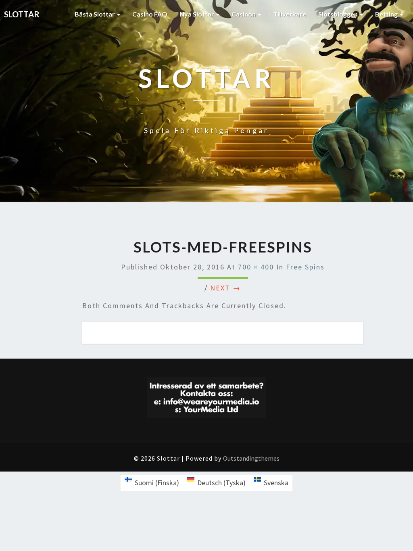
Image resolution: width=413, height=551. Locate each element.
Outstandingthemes (251, 458)
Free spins (305, 266)
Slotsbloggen (338, 14)
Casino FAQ (149, 14)
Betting (387, 14)
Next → (225, 287)
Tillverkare (289, 14)
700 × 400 (256, 266)
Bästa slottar (95, 14)
